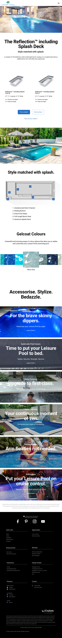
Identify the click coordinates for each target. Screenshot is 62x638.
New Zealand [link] (12, 596)
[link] (18, 521)
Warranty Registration (37, 551)
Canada (11, 587)
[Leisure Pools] (31, 516)
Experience (8, 537)
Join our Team (35, 534)
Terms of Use (31, 627)
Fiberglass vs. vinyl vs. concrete (39, 570)
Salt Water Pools (36, 572)
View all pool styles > (31, 119)
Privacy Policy (23, 627)
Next (40, 258)
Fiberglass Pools (36, 567)
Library (8, 567)
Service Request (35, 555)
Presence (8, 541)
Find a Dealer (37, 585)
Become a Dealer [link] (36, 536)
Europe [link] (10, 602)
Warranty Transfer (36, 553)
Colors (7, 536)
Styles (7, 534)
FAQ (33, 574)
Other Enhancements (11, 553)
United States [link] (12, 589)
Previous (19, 258)
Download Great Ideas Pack (13, 570)
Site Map (40, 627)
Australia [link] (11, 595)
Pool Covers (9, 552)
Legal (35, 627)
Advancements (9, 539)
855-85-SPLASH (38, 587)
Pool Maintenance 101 (37, 568)
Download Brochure (11, 568)
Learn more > (31, 330)
